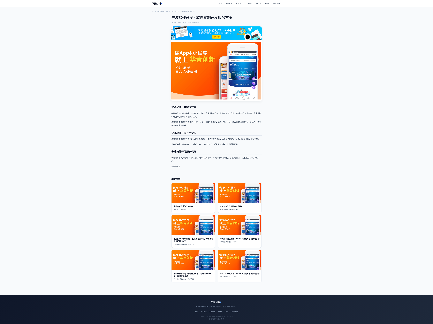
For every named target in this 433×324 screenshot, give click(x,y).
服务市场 (276, 4)
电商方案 (229, 4)
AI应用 (258, 4)
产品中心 (239, 4)
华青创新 (157, 3)
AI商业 (267, 4)
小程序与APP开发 (162, 11)
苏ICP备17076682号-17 (216, 319)
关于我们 (249, 4)
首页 (220, 4)
